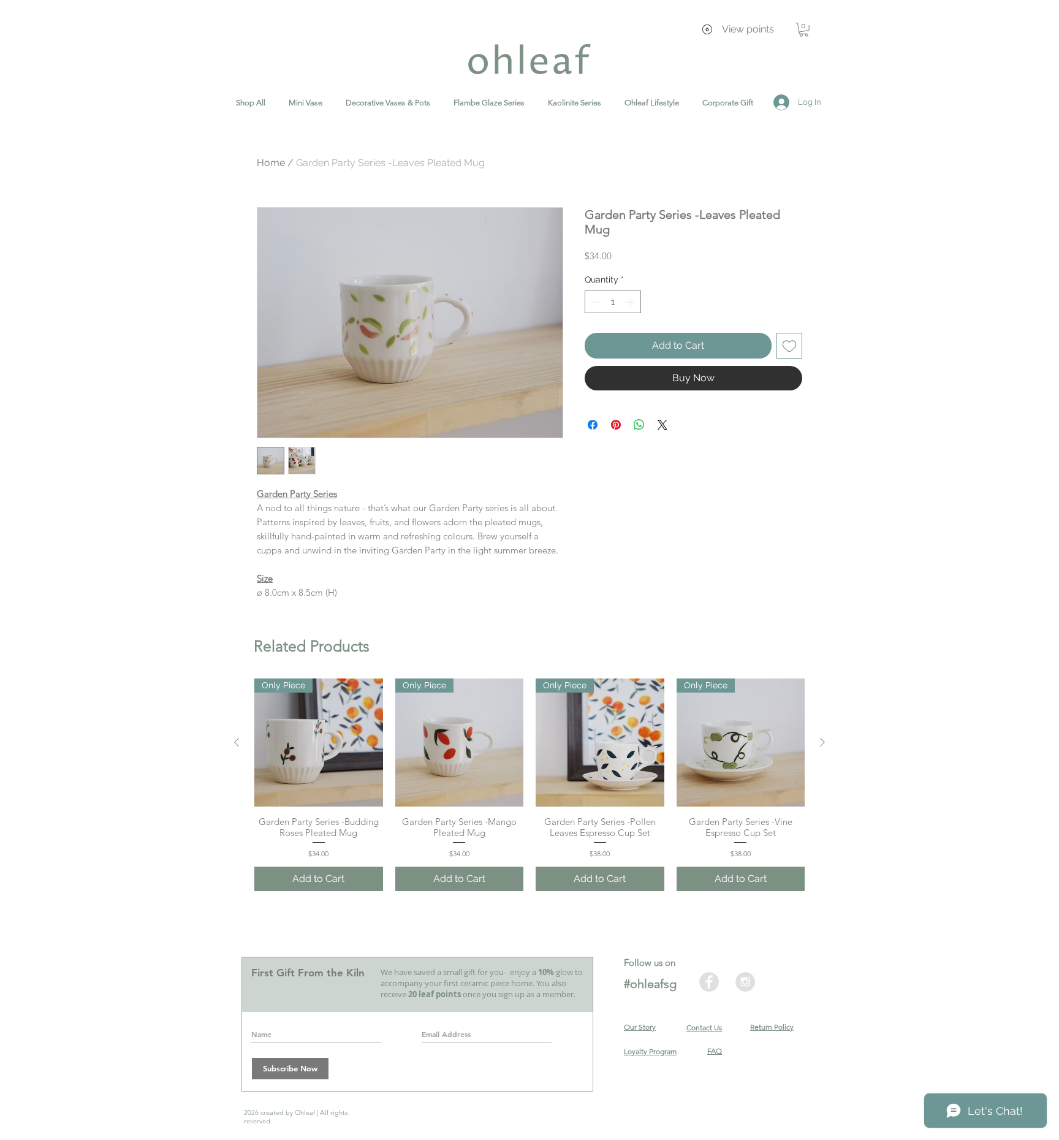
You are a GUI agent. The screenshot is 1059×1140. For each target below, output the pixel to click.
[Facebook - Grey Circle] (709, 982)
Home (271, 163)
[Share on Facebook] (592, 424)
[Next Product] (822, 742)
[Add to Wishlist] (789, 346)
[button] (803, 30)
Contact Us (704, 1027)
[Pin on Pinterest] (616, 424)
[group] (529, 785)
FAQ (714, 1050)
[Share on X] (662, 424)
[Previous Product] (236, 742)
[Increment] (631, 302)
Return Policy (772, 1027)
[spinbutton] (613, 302)
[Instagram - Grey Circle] (745, 982)
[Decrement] (594, 302)
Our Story (640, 1027)
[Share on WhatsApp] (639, 424)
